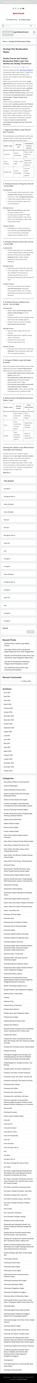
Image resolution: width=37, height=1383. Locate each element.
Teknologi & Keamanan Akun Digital (15, 1280)
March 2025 (7, 751)
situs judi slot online (10, 1132)
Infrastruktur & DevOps (11, 885)
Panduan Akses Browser (11, 1009)
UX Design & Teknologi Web (12, 1370)
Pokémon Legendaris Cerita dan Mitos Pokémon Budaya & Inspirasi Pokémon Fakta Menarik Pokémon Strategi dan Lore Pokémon (18, 1102)
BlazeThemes (22, 1379)
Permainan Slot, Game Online (13, 1092)
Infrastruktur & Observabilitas (13, 889)
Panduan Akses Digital (11, 1017)
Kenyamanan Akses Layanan (13, 974)
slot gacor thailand (26, 70)
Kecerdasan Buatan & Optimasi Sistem (16, 964)
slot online (7, 1167)
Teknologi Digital (9, 1306)
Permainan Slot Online (11, 1088)
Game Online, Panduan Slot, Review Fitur (16, 845)
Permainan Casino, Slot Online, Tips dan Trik (18, 1077)
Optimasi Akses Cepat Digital (13, 994)
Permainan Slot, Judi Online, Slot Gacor (16, 1096)
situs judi (7, 1120)
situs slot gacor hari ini (11, 1147)
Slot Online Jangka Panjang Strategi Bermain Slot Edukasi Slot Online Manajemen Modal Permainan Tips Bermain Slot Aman (18, 1173)
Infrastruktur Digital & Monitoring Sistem (17, 899)
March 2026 (7, 704)
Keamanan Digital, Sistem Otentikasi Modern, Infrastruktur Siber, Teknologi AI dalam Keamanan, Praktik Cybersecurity (18, 948)
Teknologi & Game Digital (12, 1267)
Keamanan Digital (9, 930)
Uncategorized (8, 1360)
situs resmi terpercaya (11, 1135)
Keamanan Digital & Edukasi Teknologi (16, 934)
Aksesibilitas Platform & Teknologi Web (16, 782)
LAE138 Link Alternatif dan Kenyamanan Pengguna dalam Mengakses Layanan (17, 2)
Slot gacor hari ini (9, 535)
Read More (6, 473)
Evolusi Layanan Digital (11, 831)
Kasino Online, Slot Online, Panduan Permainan (18, 903)
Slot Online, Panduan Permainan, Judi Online (18, 1191)
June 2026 (7, 692)
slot (5, 551)
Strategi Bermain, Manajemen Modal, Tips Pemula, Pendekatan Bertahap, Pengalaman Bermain (17, 1227)
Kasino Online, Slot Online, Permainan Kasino (18, 906)
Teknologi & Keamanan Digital (13, 1284)
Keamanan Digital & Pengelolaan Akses (16, 938)
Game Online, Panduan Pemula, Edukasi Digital (18, 841)
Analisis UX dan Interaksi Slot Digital (15, 800)
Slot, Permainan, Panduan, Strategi (15, 1217)
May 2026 (7, 696)
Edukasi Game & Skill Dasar (12, 819)
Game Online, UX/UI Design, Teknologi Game (18, 861)
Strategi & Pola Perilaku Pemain (14, 1220)
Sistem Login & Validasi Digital (13, 1116)
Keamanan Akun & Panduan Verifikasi (16, 922)
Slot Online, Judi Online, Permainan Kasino (17, 1187)
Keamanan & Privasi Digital (12, 914)
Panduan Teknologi (10, 1051)
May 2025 (7, 743)
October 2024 (8, 771)
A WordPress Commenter (12, 681)
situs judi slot (8, 1124)
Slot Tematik (8, 1209)
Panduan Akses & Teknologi (13, 1005)
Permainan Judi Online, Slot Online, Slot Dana (18, 1080)
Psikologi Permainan (10, 1112)
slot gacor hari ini (9, 496)
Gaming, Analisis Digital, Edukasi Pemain (17, 875)
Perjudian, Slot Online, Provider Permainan (17, 1073)
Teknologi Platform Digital (12, 1326)
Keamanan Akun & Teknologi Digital (15, 926)
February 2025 (8, 755)
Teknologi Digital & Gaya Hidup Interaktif (17, 1310)
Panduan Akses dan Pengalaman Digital (16, 1013)
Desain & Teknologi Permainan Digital (16, 810)
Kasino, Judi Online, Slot (11, 910)
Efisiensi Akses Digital (11, 827)
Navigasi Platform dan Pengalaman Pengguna (18, 990)
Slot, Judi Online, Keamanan (12, 1213)
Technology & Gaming (11, 1259)
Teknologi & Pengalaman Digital (14, 1288)
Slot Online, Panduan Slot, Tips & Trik (15, 1195)
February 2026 (8, 708)
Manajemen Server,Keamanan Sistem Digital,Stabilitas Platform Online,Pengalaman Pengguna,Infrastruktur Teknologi (18, 980)
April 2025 (7, 747)
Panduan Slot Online (10, 1035)
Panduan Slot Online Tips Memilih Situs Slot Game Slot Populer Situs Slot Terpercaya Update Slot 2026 (19, 1041)
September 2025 (9, 728)
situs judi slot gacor (10, 1128)
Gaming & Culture (9, 865)
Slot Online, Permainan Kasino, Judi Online (17, 1199)
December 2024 (9, 763)
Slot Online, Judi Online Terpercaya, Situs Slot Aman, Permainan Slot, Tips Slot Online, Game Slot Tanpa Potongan (18, 1181)
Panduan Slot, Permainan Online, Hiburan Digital (19, 1047)
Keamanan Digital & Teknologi (13, 942)
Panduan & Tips (9, 1001)
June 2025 (7, 739)
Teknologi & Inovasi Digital (12, 1270)
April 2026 (7, 700)
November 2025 (9, 720)
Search (5, 628)
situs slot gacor (9, 504)
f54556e (7, 67)
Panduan (6, 997)
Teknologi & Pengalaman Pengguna (15, 1292)
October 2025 (8, 724)
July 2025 (7, 735)
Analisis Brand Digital (10, 786)
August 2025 (8, 732)
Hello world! (27, 681)
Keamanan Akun (9, 918)
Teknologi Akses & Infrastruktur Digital (16, 1296)
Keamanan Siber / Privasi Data (13, 954)
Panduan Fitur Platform (11, 1025)
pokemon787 (8, 1108)
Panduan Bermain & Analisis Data (14, 1021)
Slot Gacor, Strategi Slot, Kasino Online (16, 1163)
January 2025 (8, 759)
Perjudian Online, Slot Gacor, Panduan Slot (17, 1069)
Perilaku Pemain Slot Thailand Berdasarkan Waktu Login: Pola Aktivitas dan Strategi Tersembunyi (17, 61)
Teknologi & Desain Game (12, 1263)
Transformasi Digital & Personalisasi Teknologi (19, 1346)
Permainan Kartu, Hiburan (12, 1084)
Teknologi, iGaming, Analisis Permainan (16, 1330)
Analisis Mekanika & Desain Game (15, 790)
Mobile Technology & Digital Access (15, 986)
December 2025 (9, 716)
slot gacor (7, 489)
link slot (6, 520)
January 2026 (8, 712)
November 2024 (9, 767)
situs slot (7, 543)
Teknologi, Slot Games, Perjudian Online (16, 1334)
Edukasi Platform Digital (11, 823)
